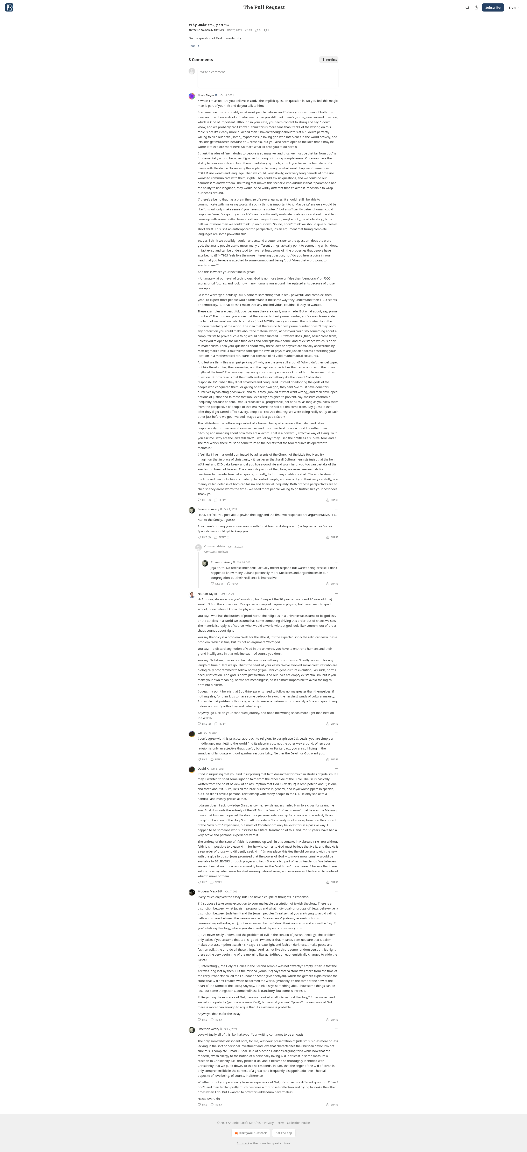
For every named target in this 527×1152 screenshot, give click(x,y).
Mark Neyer (206, 95)
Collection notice (298, 1123)
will (200, 733)
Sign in (514, 7)
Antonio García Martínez (207, 30)
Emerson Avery (208, 509)
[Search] (467, 7)
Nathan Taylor (207, 594)
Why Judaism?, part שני (209, 25)
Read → (194, 46)
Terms (280, 1123)
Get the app (283, 1133)
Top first (331, 59)
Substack (243, 1143)
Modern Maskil (208, 891)
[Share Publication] (476, 7)
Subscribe (493, 7)
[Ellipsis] (336, 95)
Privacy (269, 1123)
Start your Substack (253, 1133)
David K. (203, 768)
